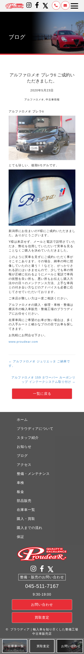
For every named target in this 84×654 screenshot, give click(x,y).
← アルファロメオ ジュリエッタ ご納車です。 (39, 363)
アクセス (24, 464)
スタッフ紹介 (28, 437)
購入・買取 (26, 519)
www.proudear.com (23, 341)
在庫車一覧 (26, 510)
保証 (20, 537)
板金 (20, 492)
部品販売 (24, 501)
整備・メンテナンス (33, 473)
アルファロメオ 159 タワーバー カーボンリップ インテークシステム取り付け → (43, 379)
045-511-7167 (42, 586)
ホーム (22, 419)
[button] (29, 5)
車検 (20, 482)
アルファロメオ (34, 99)
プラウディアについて (35, 428)
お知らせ (24, 446)
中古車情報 (53, 99)
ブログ (22, 455)
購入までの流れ (29, 528)
